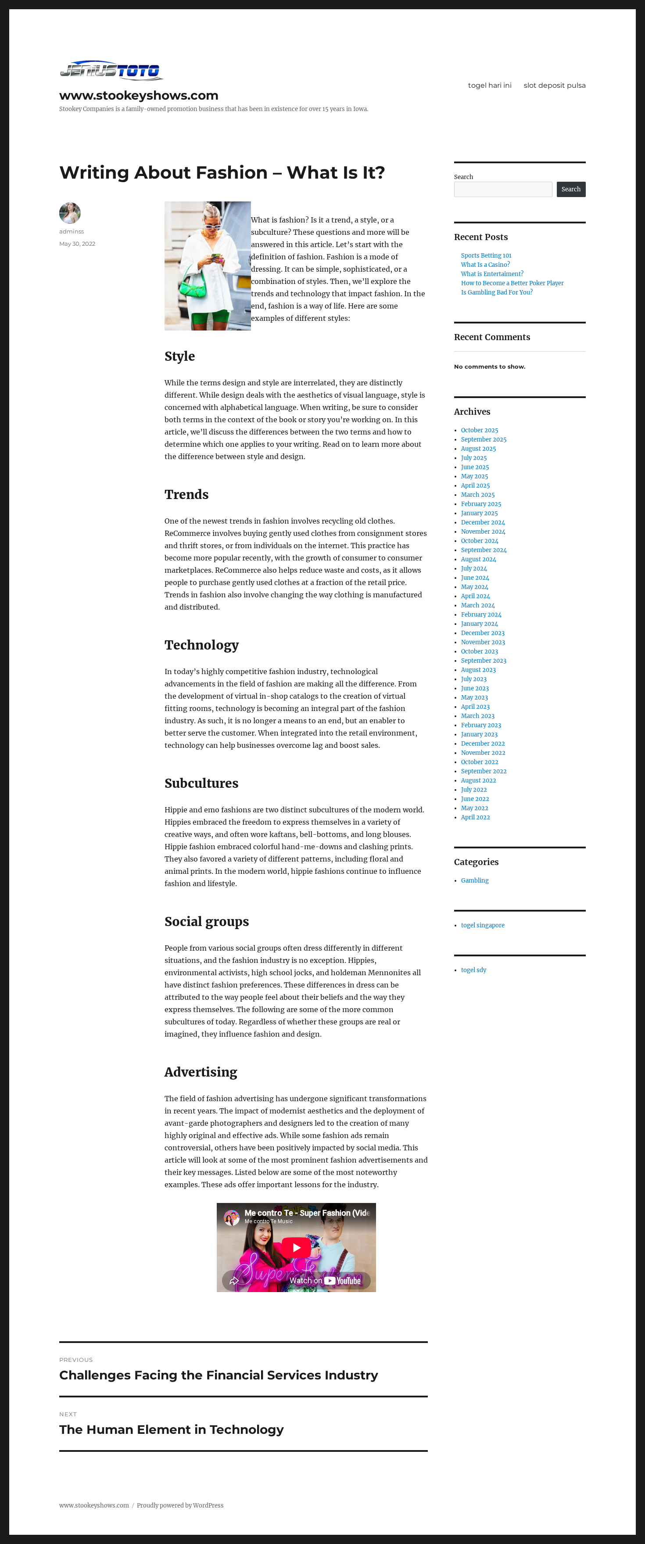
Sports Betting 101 (486, 255)
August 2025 (478, 448)
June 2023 (475, 688)
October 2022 (479, 762)
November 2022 (483, 753)
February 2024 (481, 614)
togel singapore (483, 925)
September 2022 (484, 771)
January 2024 (479, 624)
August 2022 (478, 780)
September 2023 (483, 660)
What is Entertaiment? (492, 274)
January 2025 (479, 513)
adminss (71, 231)
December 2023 (483, 633)
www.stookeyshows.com (139, 95)
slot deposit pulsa (555, 85)
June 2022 (475, 799)
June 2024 (475, 578)
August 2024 (478, 559)
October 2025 (479, 430)
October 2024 (479, 541)
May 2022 (474, 808)
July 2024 (474, 568)
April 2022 (475, 817)
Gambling (475, 880)
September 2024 (484, 550)
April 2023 (475, 707)
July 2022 (474, 790)
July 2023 (474, 679)
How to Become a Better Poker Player (512, 283)
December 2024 (483, 522)
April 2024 (475, 596)
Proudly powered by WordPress (180, 1505)
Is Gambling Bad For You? (497, 292)
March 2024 (478, 605)
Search (463, 177)
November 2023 (483, 642)
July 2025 (474, 458)
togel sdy (473, 970)
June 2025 (475, 467)
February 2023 (481, 725)
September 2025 (484, 439)
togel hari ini (490, 85)
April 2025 (475, 485)
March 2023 (477, 716)
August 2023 (478, 670)
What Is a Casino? (485, 265)
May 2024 (474, 587)
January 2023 (479, 734)
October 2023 (479, 651)
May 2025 (474, 476)
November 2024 (483, 531)
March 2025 (478, 495)
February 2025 (481, 504)
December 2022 (483, 743)
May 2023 (474, 697)
